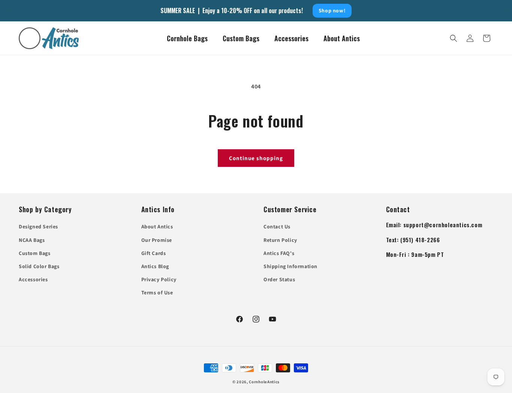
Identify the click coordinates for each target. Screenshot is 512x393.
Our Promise (156, 240)
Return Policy (280, 240)
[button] (453, 38)
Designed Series (38, 226)
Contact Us (276, 226)
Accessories (33, 279)
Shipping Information (290, 266)
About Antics (157, 226)
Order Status (279, 279)
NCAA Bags (32, 240)
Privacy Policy (159, 279)
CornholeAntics (264, 381)
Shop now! (332, 10)
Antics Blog (155, 266)
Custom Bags (35, 253)
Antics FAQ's (278, 253)
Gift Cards (153, 253)
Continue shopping (256, 158)
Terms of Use (157, 292)
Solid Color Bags (39, 266)
